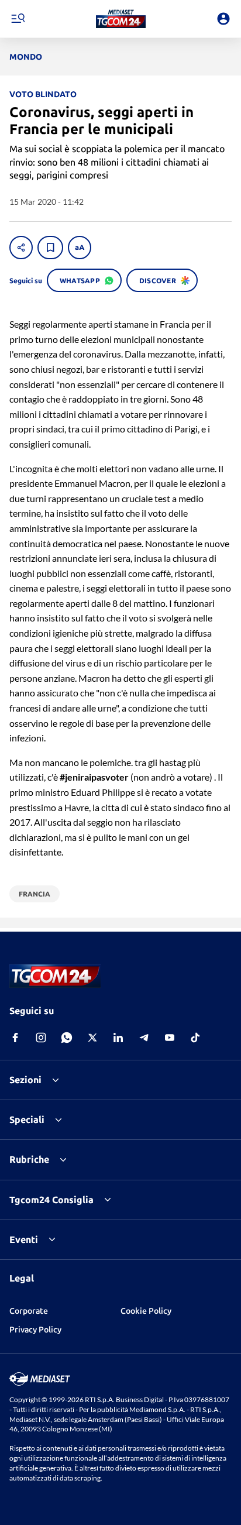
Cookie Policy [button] (145, 1311)
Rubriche (29, 1159)
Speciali (26, 1119)
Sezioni (25, 1079)
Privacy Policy (35, 1329)
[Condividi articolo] (21, 247)
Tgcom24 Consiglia (51, 1199)
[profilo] (223, 19)
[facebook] (15, 1037)
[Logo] (121, 18)
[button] (121, 18)
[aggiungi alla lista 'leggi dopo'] (50, 247)
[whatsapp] (67, 1037)
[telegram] (144, 1037)
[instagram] (41, 1037)
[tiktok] (195, 1037)
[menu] (17, 19)
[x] (92, 1037)
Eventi (23, 1239)
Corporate (28, 1311)
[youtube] (169, 1037)
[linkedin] (118, 1037)
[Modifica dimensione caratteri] (79, 247)
